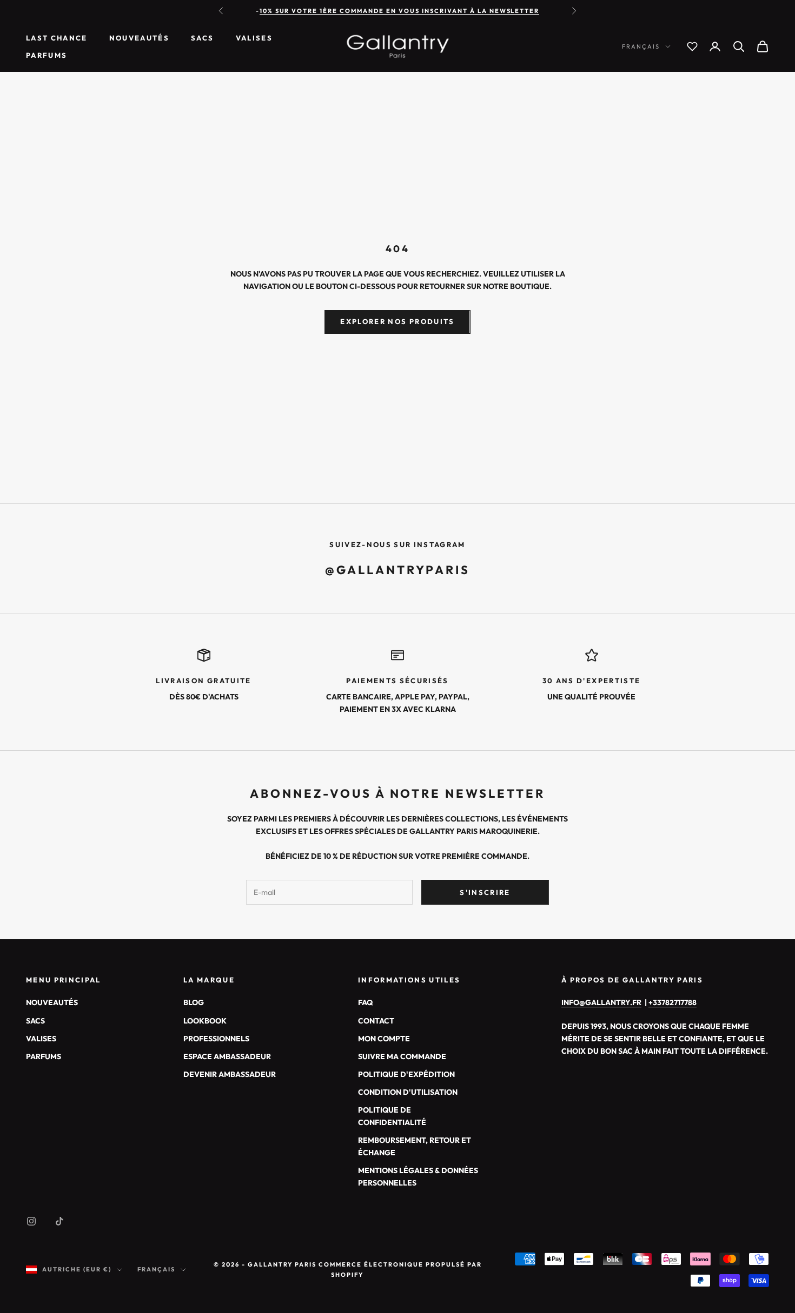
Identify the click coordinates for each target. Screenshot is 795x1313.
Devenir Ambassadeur (229, 1074)
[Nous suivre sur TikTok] (59, 1221)
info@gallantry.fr (601, 1002)
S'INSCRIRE (485, 892)
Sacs (202, 37)
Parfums (46, 55)
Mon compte (384, 1038)
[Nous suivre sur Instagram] (31, 1221)
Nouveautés (139, 37)
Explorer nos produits (397, 321)
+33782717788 (672, 1002)
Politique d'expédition (406, 1074)
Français (641, 46)
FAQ (365, 1002)
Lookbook (205, 1021)
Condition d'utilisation (408, 1092)
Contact (376, 1021)
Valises (254, 37)
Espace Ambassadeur (227, 1056)
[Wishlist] (692, 46)
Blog (193, 1002)
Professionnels (216, 1038)
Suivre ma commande (402, 1056)
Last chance (57, 37)
